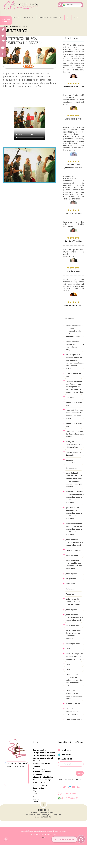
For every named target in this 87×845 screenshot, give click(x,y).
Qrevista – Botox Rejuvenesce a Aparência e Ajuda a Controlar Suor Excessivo (74, 513)
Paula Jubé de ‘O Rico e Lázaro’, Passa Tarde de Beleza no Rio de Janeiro (74, 414)
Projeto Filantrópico (74, 719)
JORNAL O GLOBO (71, 573)
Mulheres (66, 750)
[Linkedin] (78, 787)
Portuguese (69, 5)
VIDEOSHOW (70, 594)
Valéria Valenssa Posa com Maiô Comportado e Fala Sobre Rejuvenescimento (74, 330)
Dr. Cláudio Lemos (40, 785)
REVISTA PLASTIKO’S (73, 625)
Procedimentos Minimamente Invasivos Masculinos (42, 771)
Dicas (68, 17)
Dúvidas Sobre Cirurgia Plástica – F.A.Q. (42, 781)
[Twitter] (3, 36)
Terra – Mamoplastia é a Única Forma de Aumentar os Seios (74, 656)
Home (6, 26)
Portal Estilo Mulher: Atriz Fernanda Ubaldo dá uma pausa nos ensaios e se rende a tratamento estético (74, 386)
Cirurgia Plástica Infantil (43, 758)
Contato (76, 17)
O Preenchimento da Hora (74, 403)
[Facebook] (60, 788)
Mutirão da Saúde (73, 704)
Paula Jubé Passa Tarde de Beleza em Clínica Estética (74, 444)
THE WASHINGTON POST (74, 550)
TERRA (68, 649)
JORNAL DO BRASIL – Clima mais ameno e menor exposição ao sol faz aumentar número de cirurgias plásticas (74, 480)
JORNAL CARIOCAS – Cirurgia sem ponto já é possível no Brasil (74, 617)
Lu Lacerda (70, 397)
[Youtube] (73, 788)
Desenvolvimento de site (39, 834)
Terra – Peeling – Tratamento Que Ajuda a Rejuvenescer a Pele (74, 694)
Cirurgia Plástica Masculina (44, 755)
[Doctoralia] (16, 774)
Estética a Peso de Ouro (73, 374)
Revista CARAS (71, 468)
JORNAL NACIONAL (72, 555)
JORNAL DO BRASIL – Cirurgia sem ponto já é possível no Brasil (74, 542)
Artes (35, 796)
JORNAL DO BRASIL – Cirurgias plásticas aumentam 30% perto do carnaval (74, 564)
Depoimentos (43, 17)
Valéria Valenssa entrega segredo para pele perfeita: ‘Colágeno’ (75, 345)
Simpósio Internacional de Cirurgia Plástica (72, 711)
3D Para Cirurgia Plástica (43, 777)
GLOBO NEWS (70, 584)
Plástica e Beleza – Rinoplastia (73, 453)
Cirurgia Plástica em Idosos (44, 753)
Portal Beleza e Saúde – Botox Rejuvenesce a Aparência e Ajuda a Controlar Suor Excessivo (75, 497)
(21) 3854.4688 (68, 793)
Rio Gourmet (71, 579)
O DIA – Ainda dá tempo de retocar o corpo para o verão (74, 602)
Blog (61, 17)
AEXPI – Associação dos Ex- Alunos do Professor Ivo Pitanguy (73, 634)
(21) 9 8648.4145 (69, 798)
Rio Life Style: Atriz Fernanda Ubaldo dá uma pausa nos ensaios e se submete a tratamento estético (75, 361)
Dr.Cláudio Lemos (12, 17)
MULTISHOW (70, 589)
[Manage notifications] (6, 839)
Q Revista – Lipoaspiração (71, 461)
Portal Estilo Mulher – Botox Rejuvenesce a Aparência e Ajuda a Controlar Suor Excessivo (74, 529)
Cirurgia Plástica (28, 17)
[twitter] (64, 788)
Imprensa (53, 17)
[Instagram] (69, 788)
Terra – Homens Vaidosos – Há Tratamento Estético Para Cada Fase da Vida (74, 679)
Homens (66, 754)
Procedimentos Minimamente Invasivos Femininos (42, 763)
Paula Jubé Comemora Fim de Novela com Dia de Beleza (75, 434)
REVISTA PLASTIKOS (73, 643)
